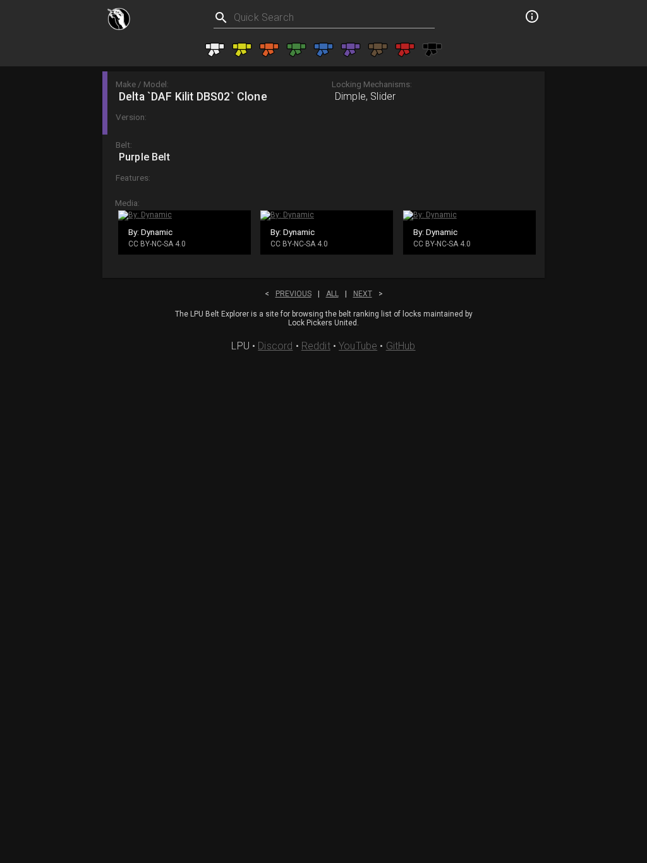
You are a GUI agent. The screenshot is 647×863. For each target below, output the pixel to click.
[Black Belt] (432, 49)
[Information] (532, 18)
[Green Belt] (296, 49)
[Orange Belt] (269, 49)
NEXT (362, 293)
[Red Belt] (405, 49)
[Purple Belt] (351, 49)
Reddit (315, 346)
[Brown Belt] (378, 49)
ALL (332, 293)
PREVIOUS (293, 293)
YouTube (358, 346)
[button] (323, 103)
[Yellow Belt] (242, 49)
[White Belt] (215, 49)
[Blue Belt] (323, 49)
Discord (275, 346)
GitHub (401, 346)
